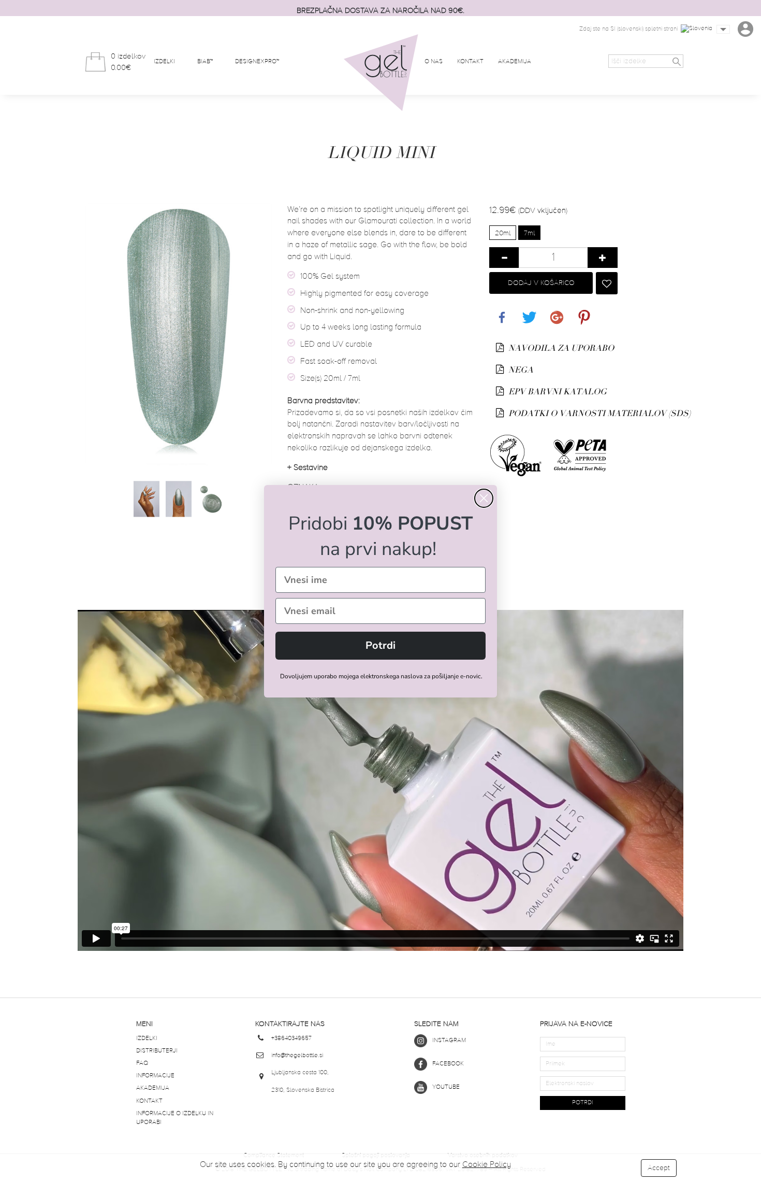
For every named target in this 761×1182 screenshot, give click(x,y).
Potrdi (380, 645)
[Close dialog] (484, 498)
